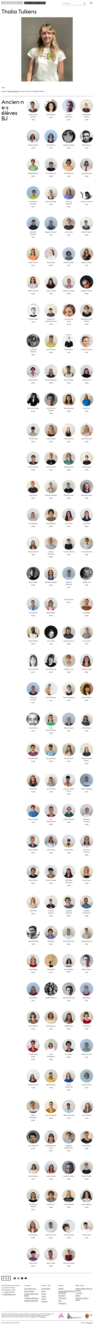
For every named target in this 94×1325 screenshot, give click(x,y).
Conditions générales (31, 1298)
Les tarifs (44, 1301)
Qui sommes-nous (30, 1288)
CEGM (32, 1316)
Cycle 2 (43, 1294)
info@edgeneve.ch (9, 1294)
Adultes (61, 1288)
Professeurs (62, 1298)
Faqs (60, 1301)
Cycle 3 (43, 1296)
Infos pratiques (29, 1291)
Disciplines (61, 1295)
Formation (78, 1293)
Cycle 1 (43, 1291)
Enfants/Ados (45, 1288)
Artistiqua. (43, 1316)
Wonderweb (90, 1322)
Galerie (77, 1295)
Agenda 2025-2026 (31, 1301)
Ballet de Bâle (13, 91)
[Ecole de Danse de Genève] (12, 3)
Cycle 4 (43, 1299)
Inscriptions (62, 1303)
